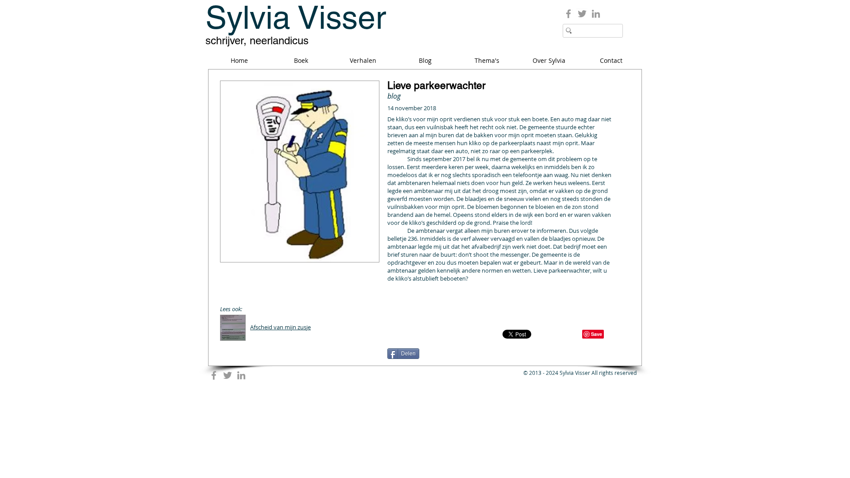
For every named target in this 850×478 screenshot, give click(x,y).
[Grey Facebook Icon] (568, 13)
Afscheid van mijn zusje (280, 327)
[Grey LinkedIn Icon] (596, 13)
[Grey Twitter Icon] (582, 13)
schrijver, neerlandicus (257, 40)
